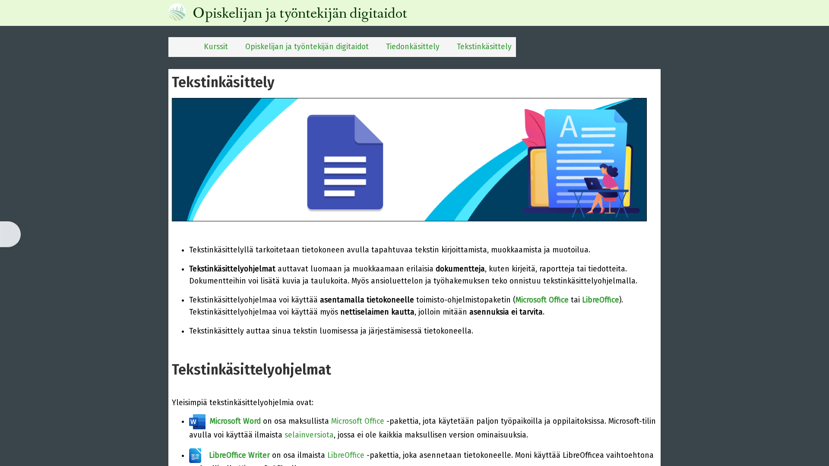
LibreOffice (345, 455)
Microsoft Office (357, 421)
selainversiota (309, 435)
